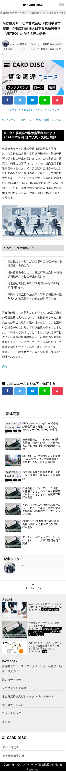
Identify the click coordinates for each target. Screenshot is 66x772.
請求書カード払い (13, 705)
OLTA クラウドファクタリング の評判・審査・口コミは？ (33, 119)
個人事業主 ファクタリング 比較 (12, 13)
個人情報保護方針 (13, 755)
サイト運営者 (11, 747)
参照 (4, 366)
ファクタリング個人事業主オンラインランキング (33, 110)
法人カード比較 (11, 679)
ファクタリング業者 (14, 688)
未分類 (6, 721)
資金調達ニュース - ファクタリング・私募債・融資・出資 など (32, 668)
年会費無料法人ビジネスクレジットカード (27, 696)
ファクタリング (11, 713)
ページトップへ (33, 588)
